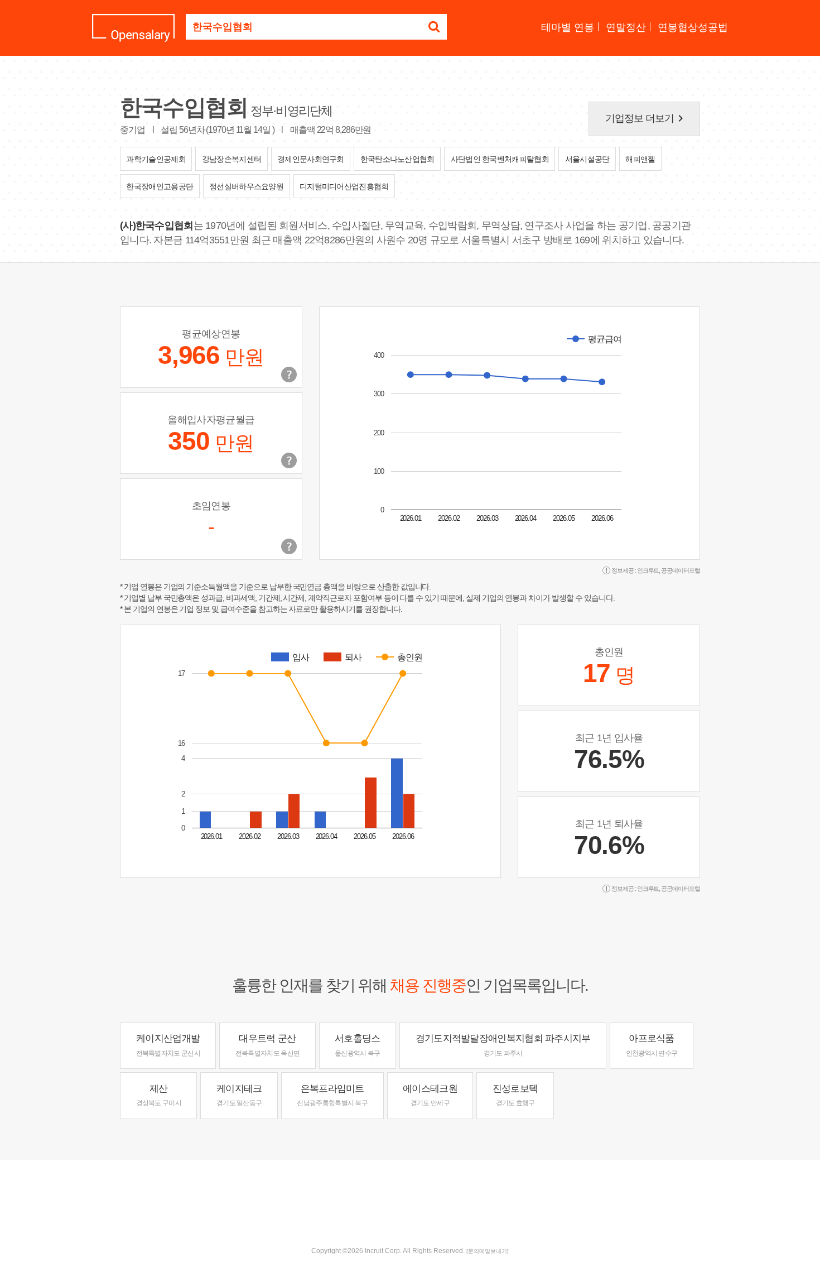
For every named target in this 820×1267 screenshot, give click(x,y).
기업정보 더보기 (646, 118)
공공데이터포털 (680, 570)
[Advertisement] (410, 1196)
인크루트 (648, 570)
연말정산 (626, 27)
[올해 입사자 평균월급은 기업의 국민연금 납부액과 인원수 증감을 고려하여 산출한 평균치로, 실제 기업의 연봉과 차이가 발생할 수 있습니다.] (289, 460)
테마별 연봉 (567, 27)
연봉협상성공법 (693, 27)
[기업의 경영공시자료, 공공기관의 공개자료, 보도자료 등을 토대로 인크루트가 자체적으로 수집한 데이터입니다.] (289, 546)
